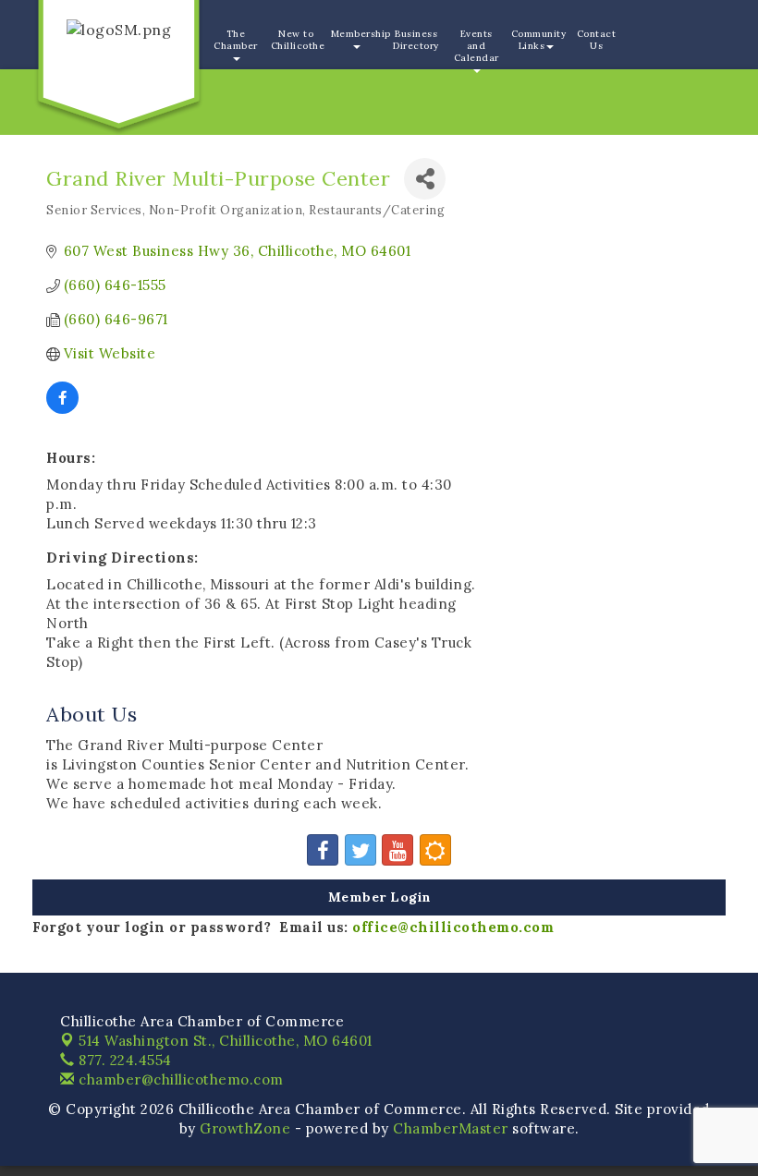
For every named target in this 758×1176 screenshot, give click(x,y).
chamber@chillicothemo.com (179, 1079)
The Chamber (236, 40)
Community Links (539, 40)
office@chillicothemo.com (453, 927)
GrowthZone (245, 1128)
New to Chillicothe (298, 40)
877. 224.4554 (123, 1060)
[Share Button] (425, 179)
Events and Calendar (476, 46)
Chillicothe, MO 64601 (226, 1040)
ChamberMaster (450, 1128)
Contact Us (597, 40)
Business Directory (416, 40)
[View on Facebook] (62, 409)
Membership (358, 34)
